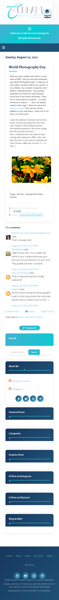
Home (31, 311)
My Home (38, 555)
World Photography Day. (27, 67)
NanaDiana (17, 249)
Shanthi (15, 289)
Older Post (46, 311)
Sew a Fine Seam (20, 272)
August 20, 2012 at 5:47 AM (25, 245)
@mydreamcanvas (29, 38)
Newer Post (13, 311)
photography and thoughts (31, 215)
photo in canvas (17, 108)
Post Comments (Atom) (31, 317)
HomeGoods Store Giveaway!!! (34, 469)
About (19, 555)
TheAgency (17, 389)
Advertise (29, 564)
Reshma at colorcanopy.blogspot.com (31, 233)
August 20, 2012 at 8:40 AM (25, 285)
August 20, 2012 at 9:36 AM (25, 305)
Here (41, 143)
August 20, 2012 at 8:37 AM (25, 269)
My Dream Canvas (21, 381)
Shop (27, 555)
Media (49, 555)
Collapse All (31, 328)
